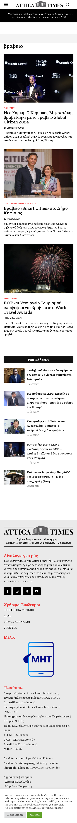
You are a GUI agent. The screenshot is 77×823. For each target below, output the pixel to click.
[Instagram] (17, 591)
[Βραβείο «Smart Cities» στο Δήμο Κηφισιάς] (38, 173)
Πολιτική (9, 108)
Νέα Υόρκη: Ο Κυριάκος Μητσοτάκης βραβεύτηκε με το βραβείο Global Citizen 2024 (38, 117)
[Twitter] (27, 591)
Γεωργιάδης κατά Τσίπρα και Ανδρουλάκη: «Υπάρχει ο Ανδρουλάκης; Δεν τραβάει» (46, 425)
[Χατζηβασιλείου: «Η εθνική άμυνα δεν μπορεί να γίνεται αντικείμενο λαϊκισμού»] (14, 375)
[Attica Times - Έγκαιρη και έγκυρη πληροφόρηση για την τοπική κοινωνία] (39, 4)
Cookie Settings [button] (15, 814)
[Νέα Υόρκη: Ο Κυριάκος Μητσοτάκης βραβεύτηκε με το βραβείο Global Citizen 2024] (38, 78)
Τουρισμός (10, 298)
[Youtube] (37, 591)
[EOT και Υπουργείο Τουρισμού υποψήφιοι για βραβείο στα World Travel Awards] (38, 268)
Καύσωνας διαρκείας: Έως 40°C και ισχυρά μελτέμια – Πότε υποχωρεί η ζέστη (48, 476)
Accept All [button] (35, 814)
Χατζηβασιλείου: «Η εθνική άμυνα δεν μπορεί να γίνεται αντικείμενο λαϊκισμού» (49, 374)
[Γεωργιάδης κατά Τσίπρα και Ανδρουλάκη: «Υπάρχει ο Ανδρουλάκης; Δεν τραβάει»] (14, 426)
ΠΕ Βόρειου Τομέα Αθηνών (20, 203)
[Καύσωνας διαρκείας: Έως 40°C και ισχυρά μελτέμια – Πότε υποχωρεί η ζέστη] (14, 477)
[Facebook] (7, 591)
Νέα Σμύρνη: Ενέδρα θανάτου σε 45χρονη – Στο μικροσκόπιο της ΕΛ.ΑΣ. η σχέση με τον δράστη (38, 15)
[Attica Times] (38, 530)
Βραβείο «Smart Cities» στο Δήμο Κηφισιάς (36, 210)
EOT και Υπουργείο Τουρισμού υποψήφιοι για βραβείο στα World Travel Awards (36, 307)
